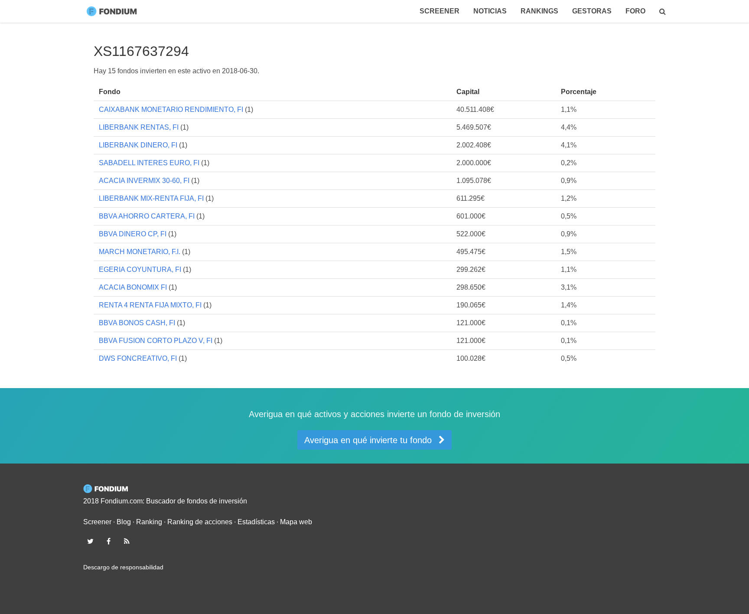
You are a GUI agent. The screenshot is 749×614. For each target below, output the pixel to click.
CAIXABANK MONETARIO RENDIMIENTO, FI (171, 109)
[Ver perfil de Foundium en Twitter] (90, 541)
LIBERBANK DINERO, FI (138, 145)
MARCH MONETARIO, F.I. (139, 251)
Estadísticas (256, 522)
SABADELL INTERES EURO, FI (149, 163)
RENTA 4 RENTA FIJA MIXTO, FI (150, 305)
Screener (439, 11)
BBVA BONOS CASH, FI (137, 323)
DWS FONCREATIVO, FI (138, 358)
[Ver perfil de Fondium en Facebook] (108, 541)
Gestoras (592, 11)
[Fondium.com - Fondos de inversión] (113, 11)
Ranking (149, 522)
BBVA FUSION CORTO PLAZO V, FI (155, 340)
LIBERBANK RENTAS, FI (139, 127)
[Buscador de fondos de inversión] (662, 11)
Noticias (490, 11)
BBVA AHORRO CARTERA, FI (147, 216)
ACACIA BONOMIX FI (133, 287)
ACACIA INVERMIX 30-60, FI (144, 180)
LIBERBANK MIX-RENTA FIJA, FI (151, 198)
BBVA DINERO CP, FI (132, 234)
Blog (124, 522)
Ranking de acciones (199, 522)
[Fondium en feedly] (127, 541)
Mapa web (296, 522)
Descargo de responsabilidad (123, 567)
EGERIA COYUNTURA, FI (140, 269)
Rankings (539, 11)
